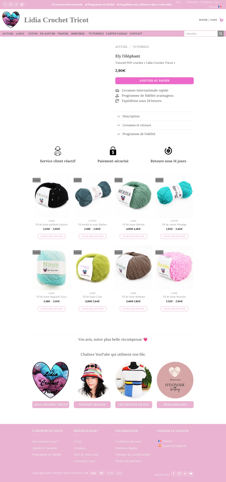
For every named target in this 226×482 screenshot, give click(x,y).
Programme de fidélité (46, 454)
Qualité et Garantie (44, 448)
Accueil (8, 33)
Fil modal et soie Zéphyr (92, 224)
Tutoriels (96, 33)
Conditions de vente (128, 441)
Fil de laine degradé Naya (52, 296)
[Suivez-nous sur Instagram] (10, 4)
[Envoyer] (221, 33)
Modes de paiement (128, 461)
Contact (136, 33)
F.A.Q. (78, 441)
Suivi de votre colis (86, 454)
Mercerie (78, 33)
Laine (20, 33)
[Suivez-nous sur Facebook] (5, 4)
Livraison (80, 448)
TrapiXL (63, 33)
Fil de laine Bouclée (174, 296)
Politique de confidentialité (133, 454)
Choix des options (52, 236)
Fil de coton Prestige (174, 224)
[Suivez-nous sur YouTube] (22, 4)
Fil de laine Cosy (92, 296)
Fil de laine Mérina (134, 224)
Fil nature (47, 33)
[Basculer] (118, 116)
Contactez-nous (84, 461)
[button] (211, 20)
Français (213, 6)
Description (131, 116)
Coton (33, 33)
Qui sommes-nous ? (45, 441)
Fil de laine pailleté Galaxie (52, 224)
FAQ (178, 1)
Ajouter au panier (154, 80)
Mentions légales (126, 448)
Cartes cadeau (116, 33)
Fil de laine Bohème (133, 296)
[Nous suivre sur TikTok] (16, 4)
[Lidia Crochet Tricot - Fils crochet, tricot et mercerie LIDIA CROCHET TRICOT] (11, 19)
